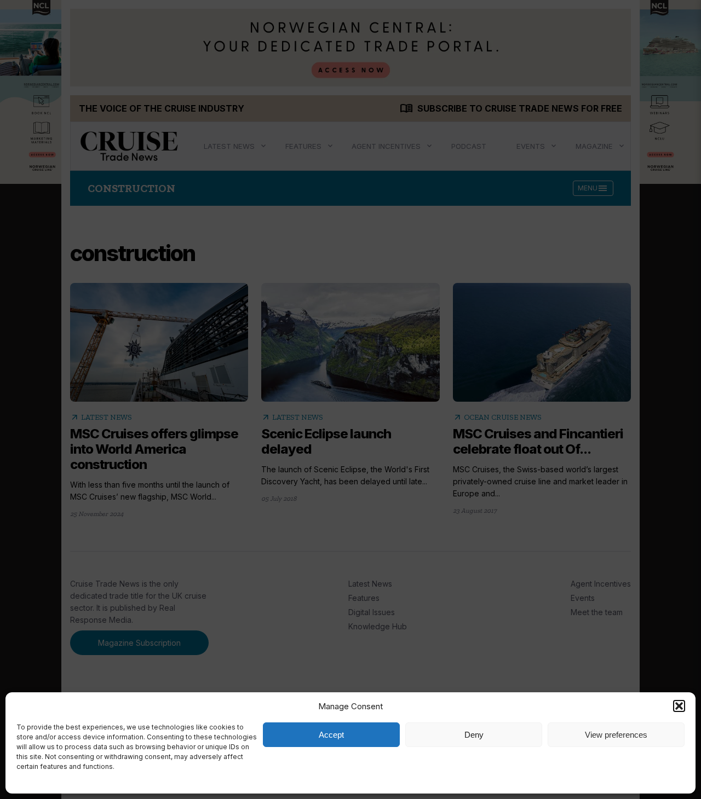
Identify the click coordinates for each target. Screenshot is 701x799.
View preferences (616, 734)
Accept (331, 734)
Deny (474, 734)
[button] (679, 705)
